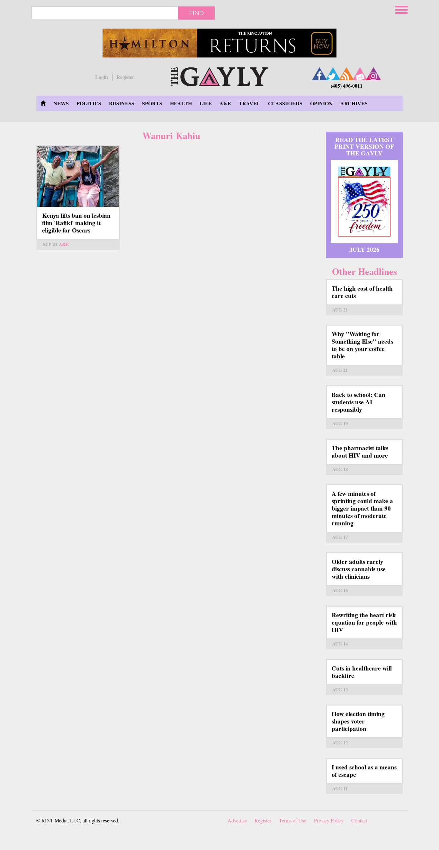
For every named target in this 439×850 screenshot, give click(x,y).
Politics (88, 103)
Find (196, 12)
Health (181, 103)
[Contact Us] (360, 73)
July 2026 (364, 249)
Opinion (321, 103)
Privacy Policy (329, 820)
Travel (249, 103)
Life (206, 103)
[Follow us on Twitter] (333, 73)
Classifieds (285, 103)
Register (125, 77)
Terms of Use (292, 820)
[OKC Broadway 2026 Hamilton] (219, 43)
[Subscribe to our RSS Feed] (346, 73)
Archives (354, 103)
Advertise (237, 820)
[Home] (219, 75)
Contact (359, 820)
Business (121, 103)
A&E (225, 103)
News (61, 103)
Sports (152, 103)
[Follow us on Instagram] (373, 73)
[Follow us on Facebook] (319, 73)
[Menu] (402, 8)
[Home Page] (43, 103)
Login (101, 77)
